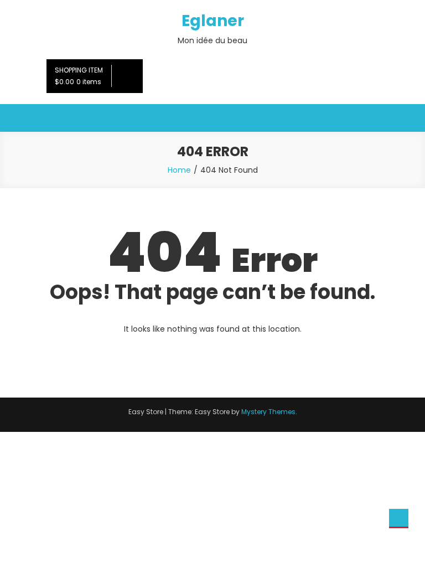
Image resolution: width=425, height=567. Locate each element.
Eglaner (213, 21)
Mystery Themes (268, 411)
